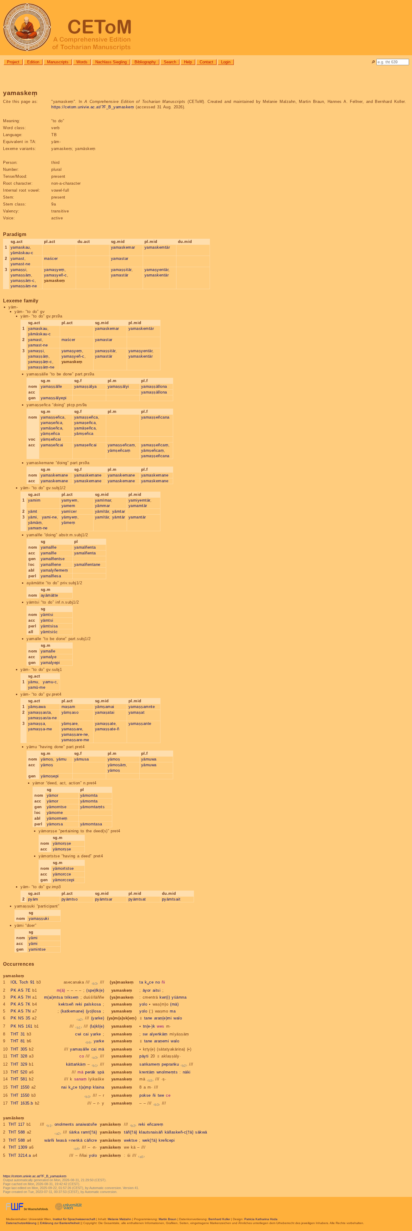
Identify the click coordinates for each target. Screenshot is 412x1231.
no (157, 982)
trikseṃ (72, 997)
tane (148, 1018)
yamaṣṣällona (154, 386)
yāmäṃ (35, 522)
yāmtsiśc (49, 632)
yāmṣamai (104, 706)
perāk (90, 1072)
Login (225, 62)
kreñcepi (167, 1140)
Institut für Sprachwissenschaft (74, 1219)
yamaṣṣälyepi (54, 398)
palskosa (92, 1004)
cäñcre (90, 1140)
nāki (187, 1072)
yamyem (70, 500)
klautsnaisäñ (151, 1132)
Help (188, 62)
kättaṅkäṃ (76, 1064)
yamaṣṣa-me (40, 729)
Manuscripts (57, 62)
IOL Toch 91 (23, 982)
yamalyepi (50, 662)
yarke (95, 1034)
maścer (51, 258)
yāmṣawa (37, 706)
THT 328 (19, 1056)
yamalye (49, 657)
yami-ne (49, 517)
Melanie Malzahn (119, 1219)
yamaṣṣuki (39, 918)
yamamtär (137, 505)
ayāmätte (49, 595)
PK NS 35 (20, 1018)
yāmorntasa (91, 824)
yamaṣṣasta (39, 712)
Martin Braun (167, 1219)
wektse (130, 1140)
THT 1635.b (22, 1103)
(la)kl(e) (97, 1026)
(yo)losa (93, 1011)
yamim (34, 500)
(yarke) (97, 1018)
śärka (74, 1132)
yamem (68, 505)
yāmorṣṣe (62, 843)
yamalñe (49, 547)
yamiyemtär (139, 500)
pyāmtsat (137, 899)
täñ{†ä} (130, 1132)
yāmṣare (70, 723)
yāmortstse (63, 868)
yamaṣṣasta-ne (42, 718)
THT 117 (16, 1124)
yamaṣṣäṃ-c (23, 280)
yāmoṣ (47, 759)
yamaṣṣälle (51, 386)
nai (64, 1087)
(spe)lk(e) (95, 990)
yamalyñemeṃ (54, 570)
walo (177, 1018)
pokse (145, 1095)
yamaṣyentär (156, 269)
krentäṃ (147, 1072)
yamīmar (103, 500)
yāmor (53, 795)
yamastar (119, 258)
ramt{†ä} (89, 1132)
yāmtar (118, 511)
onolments (64, 1124)
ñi (163, 982)
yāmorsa (55, 824)
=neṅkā (75, 1140)
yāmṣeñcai (51, 439)
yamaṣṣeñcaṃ (121, 445)
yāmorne (55, 812)
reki (78, 1004)
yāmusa (81, 759)
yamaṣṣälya (85, 386)
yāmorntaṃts (92, 807)
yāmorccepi (63, 880)
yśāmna (179, 997)
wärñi (49, 1140)
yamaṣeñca (51, 422)
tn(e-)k (149, 1026)
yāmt (32, 511)
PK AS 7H (20, 997)
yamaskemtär (157, 247)
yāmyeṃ (70, 517)
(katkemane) (72, 1011)
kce (149, 982)
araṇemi (161, 1041)
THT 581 (19, 1079)
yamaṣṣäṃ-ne (24, 286)
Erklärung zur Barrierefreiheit (60, 1223)
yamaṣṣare (72, 729)
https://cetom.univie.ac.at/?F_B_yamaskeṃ (92, 107)
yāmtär (118, 517)
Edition (33, 62)
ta (141, 982)
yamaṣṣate (105, 723)
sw (145, 1034)
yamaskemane (54, 475)
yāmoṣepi (50, 776)
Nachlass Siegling (111, 62)
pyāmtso (70, 899)
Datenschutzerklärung (21, 1223)
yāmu (33, 682)
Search (170, 62)
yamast (17, 258)
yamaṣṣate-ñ (107, 729)
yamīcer (69, 511)
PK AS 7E (20, 990)
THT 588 (16, 1132)
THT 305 (19, 1049)
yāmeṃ (68, 522)
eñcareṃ (155, 1124)
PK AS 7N (20, 1011)
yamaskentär (156, 275)
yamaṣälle (79, 1049)
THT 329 (19, 1064)
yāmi (32, 517)
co (81, 1056)
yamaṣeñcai (52, 445)
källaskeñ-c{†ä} (179, 1132)
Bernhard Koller (219, 1219)
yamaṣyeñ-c (55, 275)
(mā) (174, 1004)
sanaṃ (80, 1079)
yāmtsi (47, 614)
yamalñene (51, 564)
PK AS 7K (20, 1004)
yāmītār (102, 511)
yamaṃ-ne (38, 528)
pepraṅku (170, 1064)
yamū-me (37, 687)
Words (81, 62)
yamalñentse (53, 559)
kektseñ (66, 1004)
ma (173, 1011)
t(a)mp (85, 1087)
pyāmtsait (171, 899)
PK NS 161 (22, 1026)
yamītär (102, 517)
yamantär (137, 517)
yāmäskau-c (22, 252)
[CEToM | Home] (206, 27)
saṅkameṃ (149, 1064)
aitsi (157, 990)
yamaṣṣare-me (75, 740)
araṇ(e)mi (163, 1018)
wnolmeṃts (167, 1072)
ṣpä (100, 1072)
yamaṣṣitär (121, 269)
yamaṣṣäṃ (21, 275)
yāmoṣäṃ (117, 765)
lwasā (61, 1140)
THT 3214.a (19, 1155)
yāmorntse (57, 807)
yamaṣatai (105, 712)
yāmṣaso (70, 712)
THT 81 (18, 1041)
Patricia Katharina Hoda (260, 1219)
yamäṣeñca (51, 428)
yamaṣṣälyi (118, 386)
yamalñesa (51, 576)
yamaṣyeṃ (54, 269)
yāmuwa (149, 759)
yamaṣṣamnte (141, 706)
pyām (33, 899)
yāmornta (89, 795)
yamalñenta (85, 547)
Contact (206, 62)
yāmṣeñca (50, 433)
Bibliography (145, 62)
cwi (78, 1034)
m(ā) (61, 990)
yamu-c (50, 682)
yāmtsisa (49, 626)
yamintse (37, 949)
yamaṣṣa (36, 723)
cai (86, 1034)
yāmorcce (62, 874)
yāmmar (102, 505)
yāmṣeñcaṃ (119, 450)
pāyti (144, 1056)
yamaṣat (136, 712)
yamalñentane (87, 564)
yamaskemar (123, 247)
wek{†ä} (149, 1140)
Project (13, 62)
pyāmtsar (104, 899)
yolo (143, 1004)
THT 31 (18, 1034)
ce (168, 1095)
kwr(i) (165, 997)
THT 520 (19, 1072)
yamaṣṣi (19, 269)
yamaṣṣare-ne (75, 734)
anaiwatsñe (86, 1124)
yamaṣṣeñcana (155, 417)
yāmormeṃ (57, 818)
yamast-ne (20, 264)
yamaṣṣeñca (53, 417)
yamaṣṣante (139, 723)
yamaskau (20, 247)
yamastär (119, 275)
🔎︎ (373, 62)
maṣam (68, 706)
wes (160, 1026)
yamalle (48, 651)
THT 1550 (20, 1087)
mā (101, 1049)
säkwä (201, 1132)
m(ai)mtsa (53, 997)
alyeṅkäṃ (159, 1034)
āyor (147, 990)
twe (161, 1095)
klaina (98, 1087)
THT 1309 (17, 1147)
